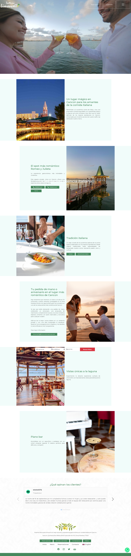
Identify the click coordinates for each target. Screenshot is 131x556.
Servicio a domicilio (61, 541)
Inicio (45, 544)
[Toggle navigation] (123, 4)
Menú (87, 541)
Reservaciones (95, 4)
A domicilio (109, 4)
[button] (113, 499)
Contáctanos (76, 541)
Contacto (75, 544)
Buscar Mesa (87, 349)
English (88, 544)
